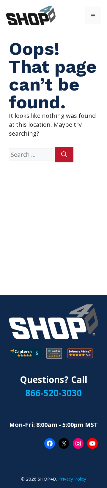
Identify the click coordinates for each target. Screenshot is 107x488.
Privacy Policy (72, 479)
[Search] (64, 154)
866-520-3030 (53, 393)
